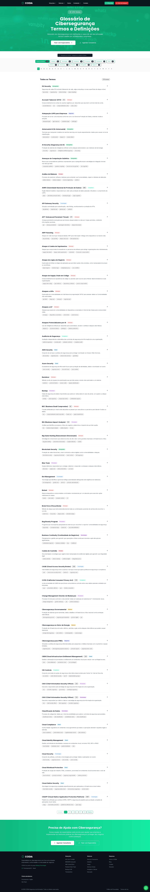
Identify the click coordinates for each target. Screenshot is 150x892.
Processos (89, 61)
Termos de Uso (124, 889)
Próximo (90, 812)
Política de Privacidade (113, 889)
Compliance (78, 61)
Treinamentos (68, 872)
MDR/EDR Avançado (70, 862)
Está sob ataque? (123, 3)
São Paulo (24, 882)
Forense (74, 64)
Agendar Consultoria (89, 43)
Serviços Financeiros (92, 859)
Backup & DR (68, 869)
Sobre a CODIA (113, 859)
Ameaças (55, 61)
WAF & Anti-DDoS (69, 864)
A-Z (38, 68)
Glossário (111, 867)
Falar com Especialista (62, 43)
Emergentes (85, 64)
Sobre (69, 3)
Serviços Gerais (91, 867)
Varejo (89, 864)
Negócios (96, 64)
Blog (110, 862)
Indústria (89, 862)
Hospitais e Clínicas (92, 869)
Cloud (110, 61)
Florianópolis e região (27, 879)
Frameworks (100, 61)
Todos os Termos (42, 61)
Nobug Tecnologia (41, 865)
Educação (89, 872)
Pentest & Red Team (70, 867)
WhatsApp (110, 3)
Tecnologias (66, 61)
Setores (53, 64)
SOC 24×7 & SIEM (70, 859)
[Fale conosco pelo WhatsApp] (146, 888)
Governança (64, 64)
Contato (85, 3)
